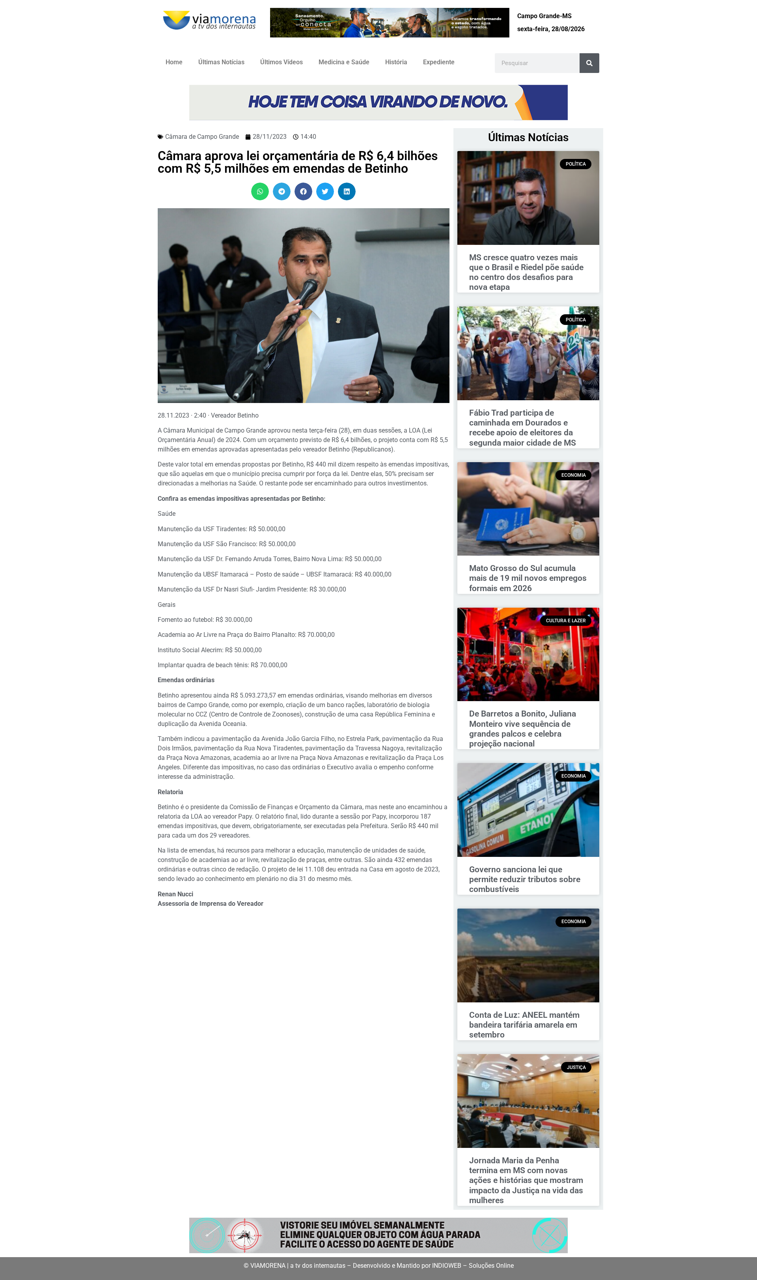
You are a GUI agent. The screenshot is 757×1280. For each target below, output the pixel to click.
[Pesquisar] (589, 63)
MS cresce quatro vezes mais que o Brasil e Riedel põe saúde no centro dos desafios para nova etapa (526, 272)
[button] (260, 191)
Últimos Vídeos (281, 62)
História (396, 62)
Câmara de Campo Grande (202, 136)
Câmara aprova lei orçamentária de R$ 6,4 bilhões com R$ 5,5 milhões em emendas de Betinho (298, 162)
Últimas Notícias (221, 62)
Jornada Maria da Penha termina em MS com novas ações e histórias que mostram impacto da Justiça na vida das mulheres (526, 1180)
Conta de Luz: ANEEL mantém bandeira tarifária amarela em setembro (524, 1024)
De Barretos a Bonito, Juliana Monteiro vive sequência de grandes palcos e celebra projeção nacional (522, 728)
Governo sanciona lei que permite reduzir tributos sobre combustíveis (524, 879)
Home (174, 62)
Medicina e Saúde (344, 62)
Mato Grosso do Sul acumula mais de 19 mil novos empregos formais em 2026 (528, 578)
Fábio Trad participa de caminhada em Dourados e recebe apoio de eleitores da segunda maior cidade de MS (522, 428)
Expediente (439, 62)
